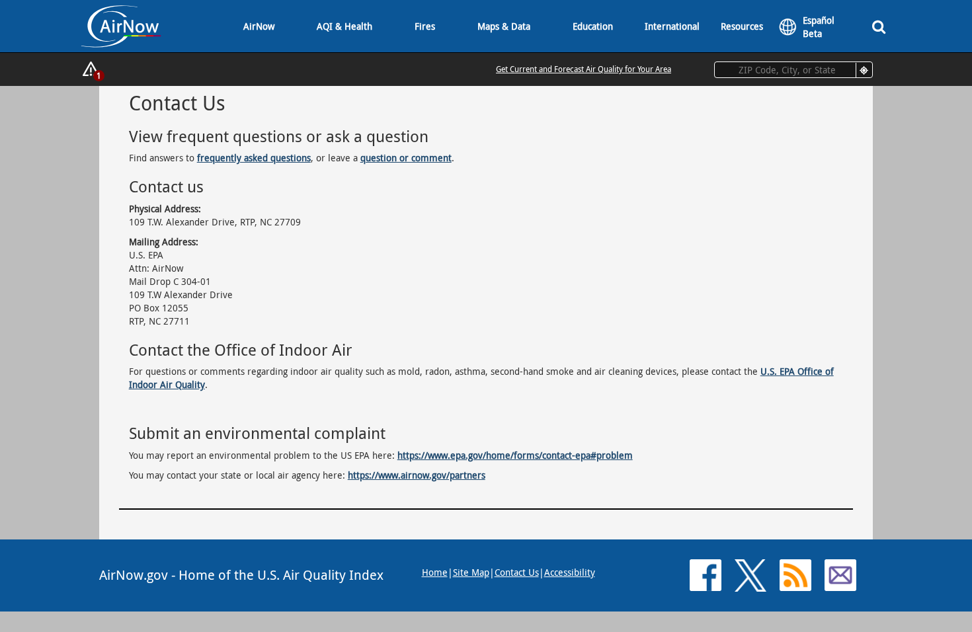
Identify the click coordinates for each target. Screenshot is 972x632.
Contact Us (517, 572)
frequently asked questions (254, 157)
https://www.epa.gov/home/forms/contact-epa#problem (515, 455)
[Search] (879, 26)
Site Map (471, 572)
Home (435, 572)
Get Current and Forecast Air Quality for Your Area (583, 68)
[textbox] (793, 69)
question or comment (406, 157)
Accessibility (569, 572)
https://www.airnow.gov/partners (416, 475)
